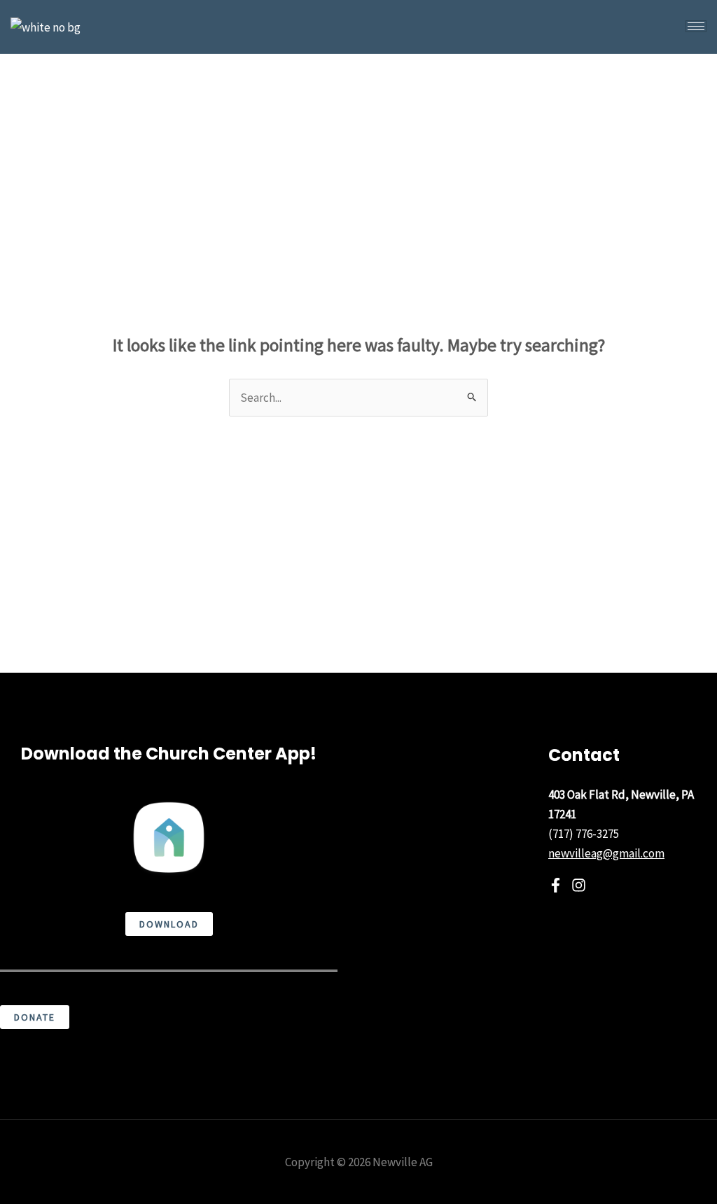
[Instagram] (578, 885)
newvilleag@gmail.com (606, 853)
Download (169, 924)
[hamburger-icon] (695, 26)
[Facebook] (555, 885)
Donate (34, 1017)
